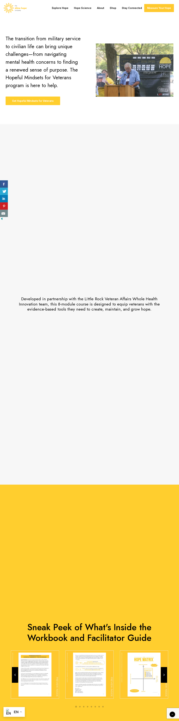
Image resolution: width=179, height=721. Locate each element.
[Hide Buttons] (1, 219)
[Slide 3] (84, 707)
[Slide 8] (103, 707)
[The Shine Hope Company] (15, 8)
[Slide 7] (99, 707)
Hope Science (82, 7)
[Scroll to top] (172, 714)
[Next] (164, 683)
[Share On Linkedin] (4, 198)
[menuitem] (60, 8)
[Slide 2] (80, 707)
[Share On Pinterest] (4, 206)
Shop (113, 7)
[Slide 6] (95, 707)
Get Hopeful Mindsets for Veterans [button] (33, 100)
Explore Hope (60, 7)
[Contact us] (4, 213)
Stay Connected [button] (132, 7)
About (100, 7)
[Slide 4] (88, 707)
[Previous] (15, 683)
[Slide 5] (91, 707)
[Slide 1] (76, 707)
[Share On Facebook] (4, 184)
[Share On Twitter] (4, 191)
